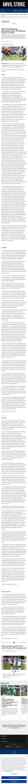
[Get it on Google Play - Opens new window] (18, 747)
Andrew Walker (5, 44)
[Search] (23, 11)
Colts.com (7, 726)
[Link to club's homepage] (2, 10)
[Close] (26, 756)
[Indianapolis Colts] (14, 752)
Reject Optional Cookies (14, 777)
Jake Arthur (11, 44)
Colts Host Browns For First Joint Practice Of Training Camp (13, 647)
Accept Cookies (14, 781)
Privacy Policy (9, 771)
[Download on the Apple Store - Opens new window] (9, 747)
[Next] (18, 671)
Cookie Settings (14, 773)
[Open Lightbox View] (14, 667)
